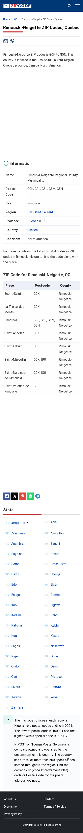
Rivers (15, 687)
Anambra (17, 544)
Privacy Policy (13, 814)
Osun (54, 666)
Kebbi (55, 625)
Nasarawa (57, 646)
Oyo (14, 677)
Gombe (56, 595)
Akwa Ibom (58, 533)
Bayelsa (16, 554)
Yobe (54, 697)
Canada (32, 230)
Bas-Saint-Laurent (40, 212)
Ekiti (54, 584)
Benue (55, 554)
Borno (15, 564)
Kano (54, 615)
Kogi (14, 636)
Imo (14, 605)
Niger (15, 656)
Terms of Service (55, 806)
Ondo (15, 666)
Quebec (32, 221)
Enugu (15, 595)
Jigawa (55, 605)
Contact (49, 799)
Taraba (16, 697)
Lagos (15, 646)
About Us (10, 799)
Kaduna (16, 615)
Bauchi (55, 544)
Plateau (56, 677)
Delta (15, 574)
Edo (14, 584)
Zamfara (17, 707)
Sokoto (56, 687)
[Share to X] (14, 496)
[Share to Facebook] (6, 496)
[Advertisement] (41, 113)
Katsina (16, 625)
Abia (54, 522)
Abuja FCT (18, 523)
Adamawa (18, 533)
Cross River (58, 564)
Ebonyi (55, 574)
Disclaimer (11, 806)
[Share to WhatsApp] (30, 496)
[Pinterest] (22, 496)
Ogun (54, 656)
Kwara (55, 636)
